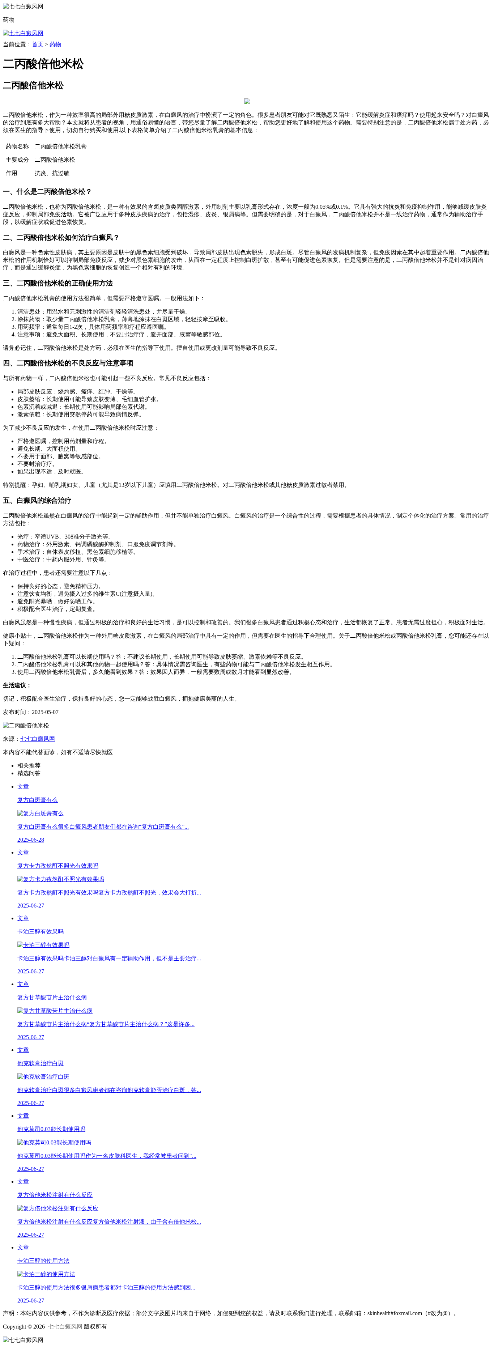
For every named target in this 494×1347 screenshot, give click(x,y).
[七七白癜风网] (23, 33)
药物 (55, 44)
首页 (37, 44)
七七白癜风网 (37, 739)
